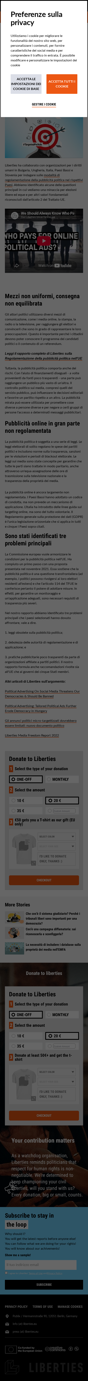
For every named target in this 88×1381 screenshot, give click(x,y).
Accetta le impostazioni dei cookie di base (26, 84)
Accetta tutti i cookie (62, 84)
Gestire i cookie (44, 104)
